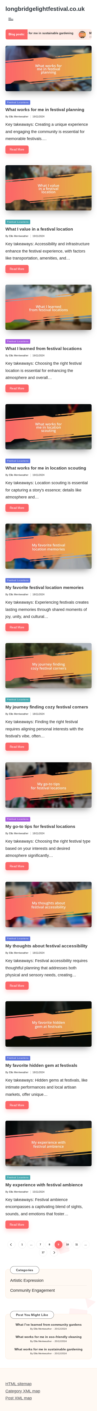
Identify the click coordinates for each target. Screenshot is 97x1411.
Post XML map (18, 1398)
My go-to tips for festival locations (40, 826)
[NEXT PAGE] (54, 1252)
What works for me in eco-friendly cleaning (49, 1337)
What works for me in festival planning (44, 109)
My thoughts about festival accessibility (46, 946)
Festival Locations (17, 102)
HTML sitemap (18, 1384)
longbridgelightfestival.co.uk (45, 9)
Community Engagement (32, 1290)
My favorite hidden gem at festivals (41, 1065)
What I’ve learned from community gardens (49, 1324)
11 (76, 1244)
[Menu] (10, 19)
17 (43, 1252)
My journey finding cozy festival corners (46, 707)
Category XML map (22, 1391)
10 (67, 1244)
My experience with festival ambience (44, 1184)
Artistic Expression (27, 1280)
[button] (11, 1245)
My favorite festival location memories (44, 587)
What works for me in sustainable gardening (48, 1349)
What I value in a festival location (39, 229)
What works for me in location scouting (45, 468)
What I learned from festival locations (43, 348)
